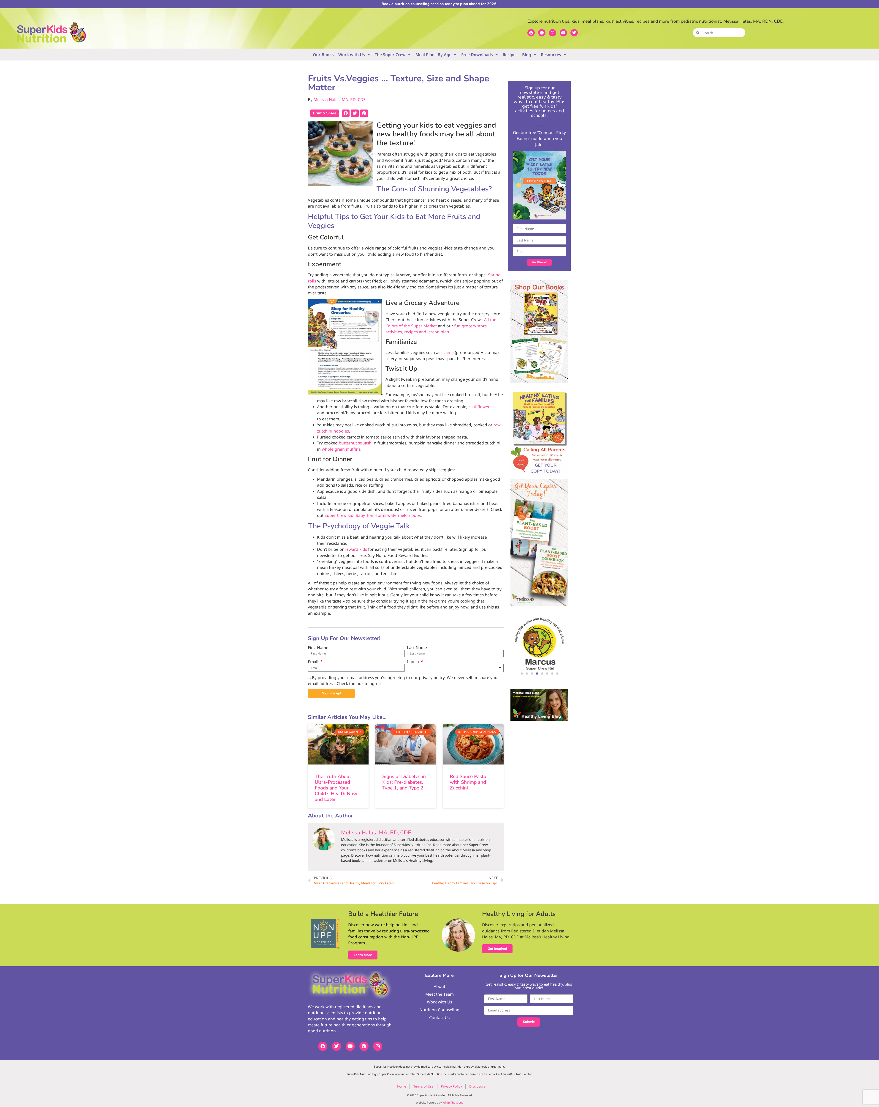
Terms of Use (423, 1086)
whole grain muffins (341, 449)
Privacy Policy (451, 1086)
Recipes (510, 54)
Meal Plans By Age (433, 54)
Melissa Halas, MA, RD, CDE (340, 99)
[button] (346, 113)
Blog (526, 54)
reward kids (356, 549)
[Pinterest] (531, 32)
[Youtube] (563, 32)
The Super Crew (390, 54)
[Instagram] (552, 32)
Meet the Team (439, 994)
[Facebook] (541, 32)
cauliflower (479, 406)
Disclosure (477, 1086)
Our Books (323, 54)
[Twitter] (574, 32)
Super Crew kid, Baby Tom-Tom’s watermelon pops (373, 515)
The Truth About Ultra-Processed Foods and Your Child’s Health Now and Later (336, 788)
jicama (447, 352)
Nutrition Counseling (439, 1009)
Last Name (417, 648)
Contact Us (439, 1017)
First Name (318, 648)
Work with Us (351, 54)
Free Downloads (477, 54)
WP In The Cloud (452, 1102)
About (439, 986)
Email (314, 662)
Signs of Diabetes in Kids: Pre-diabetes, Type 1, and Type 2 (404, 782)
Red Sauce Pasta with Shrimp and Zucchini (468, 782)
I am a (413, 662)
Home (401, 1086)
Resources (551, 54)
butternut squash (355, 443)
